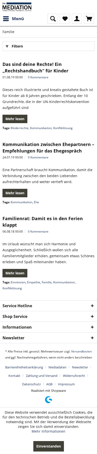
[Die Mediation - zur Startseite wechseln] (16, 6)
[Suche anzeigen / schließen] (52, 19)
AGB (49, 384)
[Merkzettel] (65, 19)
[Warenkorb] (89, 19)
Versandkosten (81, 351)
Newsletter (80, 367)
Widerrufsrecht (74, 375)
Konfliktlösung (63, 128)
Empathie (33, 282)
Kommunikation (41, 128)
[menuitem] (13, 19)
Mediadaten (57, 367)
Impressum (66, 384)
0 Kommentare (38, 77)
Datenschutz (31, 384)
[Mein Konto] (77, 19)
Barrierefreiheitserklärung (24, 367)
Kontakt (14, 375)
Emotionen (18, 282)
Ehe (36, 202)
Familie (47, 282)
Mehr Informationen (48, 431)
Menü (18, 18)
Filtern (17, 46)
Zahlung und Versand (41, 375)
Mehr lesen (14, 118)
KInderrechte (20, 128)
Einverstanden (48, 446)
